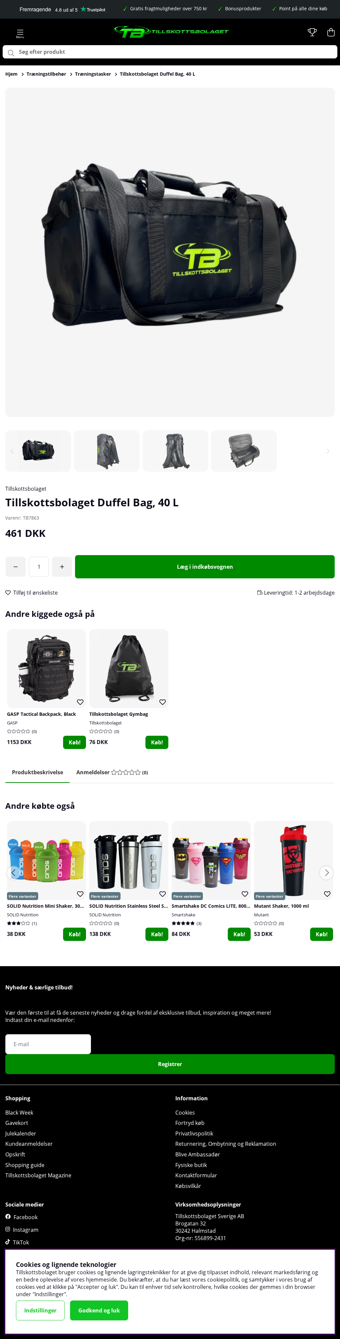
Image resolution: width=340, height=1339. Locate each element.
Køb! (75, 742)
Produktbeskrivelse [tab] (37, 772)
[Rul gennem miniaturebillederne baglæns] (12, 451)
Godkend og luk (99, 1310)
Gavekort (16, 1123)
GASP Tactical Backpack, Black (41, 714)
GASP (12, 723)
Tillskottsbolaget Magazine (38, 1175)
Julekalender (20, 1133)
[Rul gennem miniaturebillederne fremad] (328, 451)
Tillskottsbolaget (25, 488)
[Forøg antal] (62, 567)
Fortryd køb (190, 1123)
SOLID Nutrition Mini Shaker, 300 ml (48, 906)
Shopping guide (24, 1165)
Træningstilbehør (46, 74)
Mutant (261, 915)
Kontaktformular (196, 1175)
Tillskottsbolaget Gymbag (118, 714)
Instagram (26, 1229)
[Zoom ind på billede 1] (170, 252)
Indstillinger (40, 1310)
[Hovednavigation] (20, 32)
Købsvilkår (188, 1186)
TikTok (21, 1242)
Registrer (170, 1064)
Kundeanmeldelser (29, 1143)
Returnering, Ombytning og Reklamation (225, 1143)
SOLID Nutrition (23, 915)
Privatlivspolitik (194, 1133)
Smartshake (183, 915)
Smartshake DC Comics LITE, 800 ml (213, 906)
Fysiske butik (191, 1165)
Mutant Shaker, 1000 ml (281, 906)
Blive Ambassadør (197, 1154)
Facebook (26, 1217)
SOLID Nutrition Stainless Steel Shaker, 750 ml (142, 906)
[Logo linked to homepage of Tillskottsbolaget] (171, 32)
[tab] (112, 772)
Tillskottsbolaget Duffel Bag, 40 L (157, 74)
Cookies (185, 1112)
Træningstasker (93, 74)
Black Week (19, 1112)
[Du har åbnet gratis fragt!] (16, 567)
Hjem (11, 74)
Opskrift (15, 1154)
